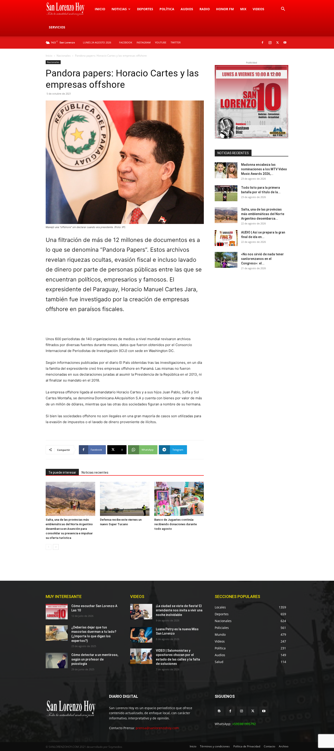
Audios (187, 9)
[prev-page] (48, 547)
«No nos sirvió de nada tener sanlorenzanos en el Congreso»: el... (262, 258)
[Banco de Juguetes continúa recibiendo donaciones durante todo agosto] (179, 499)
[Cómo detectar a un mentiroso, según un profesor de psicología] (57, 660)
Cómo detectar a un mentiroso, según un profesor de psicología (94, 659)
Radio (204, 9)
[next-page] (56, 547)
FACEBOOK (125, 42)
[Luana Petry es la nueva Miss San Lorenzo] (141, 635)
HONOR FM (225, 9)
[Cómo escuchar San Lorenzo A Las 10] (57, 611)
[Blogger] (219, 711)
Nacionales (64, 56)
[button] (282, 9)
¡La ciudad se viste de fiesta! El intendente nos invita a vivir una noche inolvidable (179, 610)
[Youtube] (285, 42)
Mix (243, 9)
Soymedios (115, 747)
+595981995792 (244, 724)
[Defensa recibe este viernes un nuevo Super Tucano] (125, 499)
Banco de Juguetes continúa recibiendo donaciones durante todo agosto (175, 524)
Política (167, 9)
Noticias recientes (95, 472)
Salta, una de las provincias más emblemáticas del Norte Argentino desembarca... (262, 214)
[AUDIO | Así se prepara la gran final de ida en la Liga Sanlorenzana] (226, 238)
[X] (277, 42)
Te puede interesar (62, 472)
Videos (258, 9)
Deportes (145, 9)
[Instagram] (270, 42)
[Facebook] (262, 42)
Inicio (100, 9)
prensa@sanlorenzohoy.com (157, 728)
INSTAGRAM (144, 42)
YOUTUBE (160, 42)
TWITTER (176, 42)
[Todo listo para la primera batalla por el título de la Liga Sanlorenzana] (226, 193)
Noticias (119, 9)
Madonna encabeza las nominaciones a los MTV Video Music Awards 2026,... (264, 169)
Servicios (57, 27)
